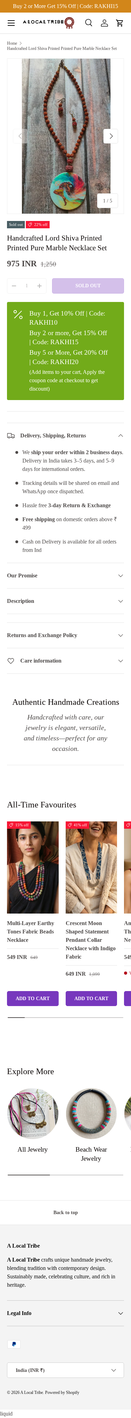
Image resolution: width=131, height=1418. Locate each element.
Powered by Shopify (62, 1392)
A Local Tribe (31, 1392)
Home (12, 43)
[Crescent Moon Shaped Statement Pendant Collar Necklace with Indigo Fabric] (91, 867)
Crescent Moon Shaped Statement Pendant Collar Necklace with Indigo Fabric (91, 940)
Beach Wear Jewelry (91, 1154)
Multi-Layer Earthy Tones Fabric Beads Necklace (30, 931)
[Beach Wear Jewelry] (91, 1113)
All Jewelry (32, 1149)
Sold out (88, 285)
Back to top (65, 1212)
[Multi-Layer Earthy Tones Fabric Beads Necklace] (33, 867)
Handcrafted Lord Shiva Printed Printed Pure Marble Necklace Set (62, 48)
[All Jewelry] (32, 1113)
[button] (120, 23)
